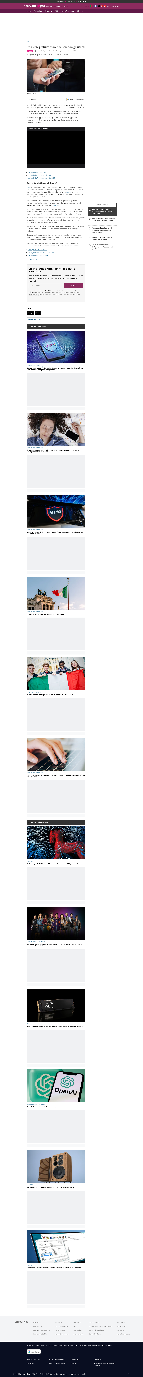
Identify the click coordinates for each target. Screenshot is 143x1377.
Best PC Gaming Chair (62, 1334)
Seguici (72, 99)
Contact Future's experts (57, 1359)
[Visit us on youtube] (102, 6)
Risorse (80, 11)
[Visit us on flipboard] (105, 6)
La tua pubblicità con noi (57, 1364)
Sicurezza (48, 11)
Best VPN (36, 1322)
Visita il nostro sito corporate (101, 1345)
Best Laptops (59, 1322)
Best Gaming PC (60, 1330)
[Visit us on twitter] (98, 6)
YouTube (56, 205)
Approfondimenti (68, 11)
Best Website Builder (40, 1334)
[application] (56, 147)
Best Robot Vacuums (123, 1334)
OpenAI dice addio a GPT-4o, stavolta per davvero (102, 238)
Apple (29, 187)
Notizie (28, 11)
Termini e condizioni (33, 1359)
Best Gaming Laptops (61, 1326)
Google (68, 192)
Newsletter (81, 99)
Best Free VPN (37, 1326)
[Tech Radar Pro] (73, 1)
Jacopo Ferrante (49, 51)
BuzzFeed (33, 259)
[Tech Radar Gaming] (83, 1)
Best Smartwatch (78, 1334)
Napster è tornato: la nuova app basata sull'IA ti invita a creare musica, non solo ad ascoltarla (103, 221)
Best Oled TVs (77, 1330)
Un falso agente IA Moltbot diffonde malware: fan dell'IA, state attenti (102, 211)
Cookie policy (98, 1359)
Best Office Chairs (95, 1334)
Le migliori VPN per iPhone (38, 255)
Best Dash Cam (121, 1326)
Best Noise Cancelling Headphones (100, 1326)
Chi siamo (30, 1364)
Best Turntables (94, 1322)
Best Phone (77, 1322)
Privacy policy (76, 1359)
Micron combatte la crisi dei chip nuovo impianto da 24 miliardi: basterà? (102, 230)
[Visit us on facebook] (95, 6)
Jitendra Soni (39, 51)
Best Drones (120, 1330)
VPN (56, 11)
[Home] (61, 1)
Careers (74, 1364)
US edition (54, 1374)
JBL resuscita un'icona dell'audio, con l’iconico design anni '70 (103, 247)
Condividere (33, 99)
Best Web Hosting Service (41, 1330)
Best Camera (121, 1322)
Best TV (75, 1326)
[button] (115, 6)
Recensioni (38, 11)
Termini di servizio (50, 291)
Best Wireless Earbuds (96, 1330)
